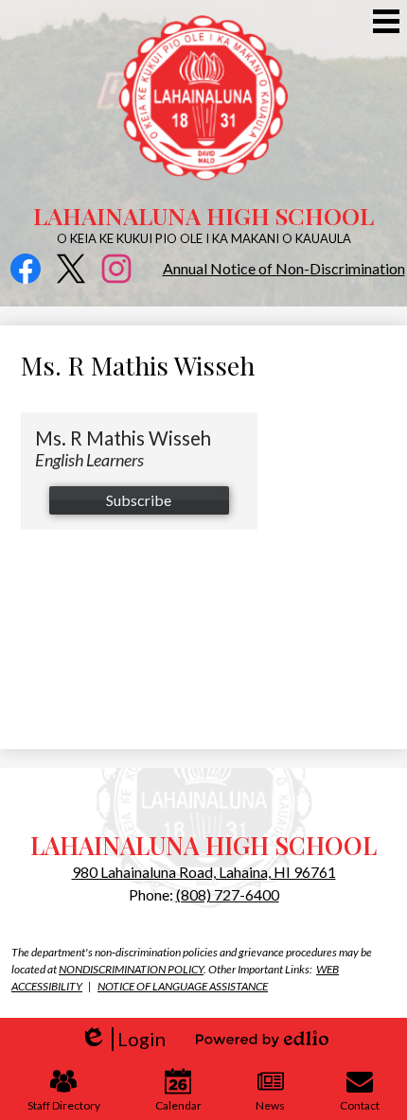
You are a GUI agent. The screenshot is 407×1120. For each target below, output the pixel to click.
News (270, 1105)
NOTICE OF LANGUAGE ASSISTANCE (182, 986)
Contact (360, 1105)
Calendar (178, 1105)
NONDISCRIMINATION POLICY (131, 969)
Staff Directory (63, 1105)
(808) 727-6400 (227, 894)
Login (123, 1039)
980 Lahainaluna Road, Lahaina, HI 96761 (204, 872)
